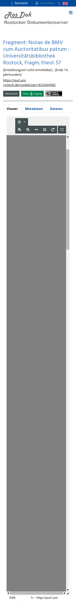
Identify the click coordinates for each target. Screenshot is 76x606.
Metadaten (34, 109)
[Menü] (70, 13)
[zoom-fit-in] (45, 130)
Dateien (56, 109)
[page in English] (63, 3)
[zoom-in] (19, 130)
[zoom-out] (28, 130)
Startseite (21, 3)
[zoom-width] (36, 130)
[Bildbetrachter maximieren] (62, 130)
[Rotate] (53, 130)
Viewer (12, 109)
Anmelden (46, 3)
